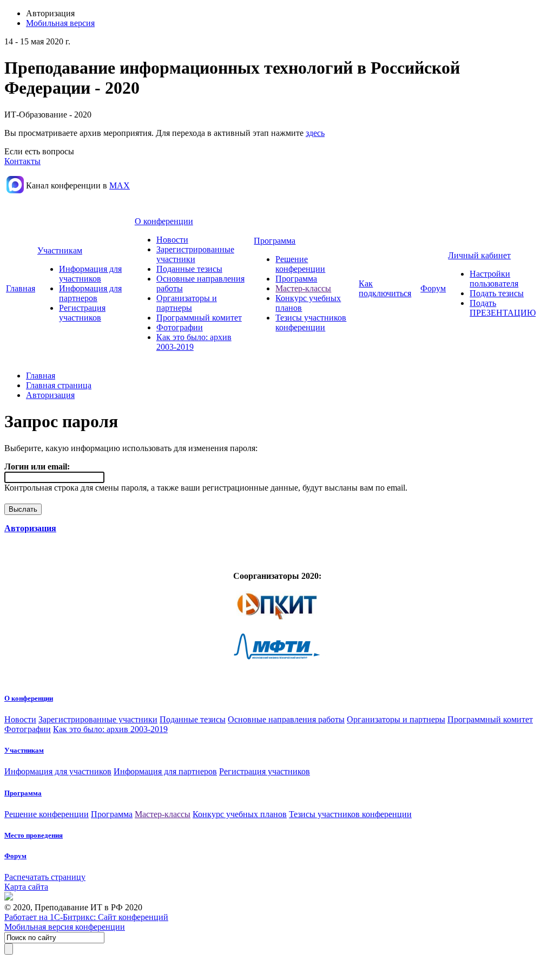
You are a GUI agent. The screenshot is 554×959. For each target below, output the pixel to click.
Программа (274, 240)
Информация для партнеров (90, 293)
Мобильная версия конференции (64, 926)
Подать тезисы (497, 293)
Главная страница (58, 385)
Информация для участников (90, 273)
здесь (315, 133)
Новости (172, 239)
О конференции (164, 221)
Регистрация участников (82, 312)
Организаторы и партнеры (186, 302)
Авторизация (50, 395)
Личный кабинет (479, 255)
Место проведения (33, 835)
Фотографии (179, 327)
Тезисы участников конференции (310, 322)
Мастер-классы (303, 288)
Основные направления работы (286, 719)
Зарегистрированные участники (97, 719)
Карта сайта (26, 886)
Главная (20, 288)
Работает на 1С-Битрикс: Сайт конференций (86, 917)
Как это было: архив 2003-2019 (110, 729)
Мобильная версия (60, 23)
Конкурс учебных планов (240, 814)
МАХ (119, 185)
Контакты (22, 161)
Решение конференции (300, 264)
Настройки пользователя (494, 278)
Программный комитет (199, 317)
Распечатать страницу (44, 877)
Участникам (59, 250)
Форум (433, 288)
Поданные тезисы (189, 268)
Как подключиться (385, 288)
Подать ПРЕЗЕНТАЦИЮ (503, 307)
